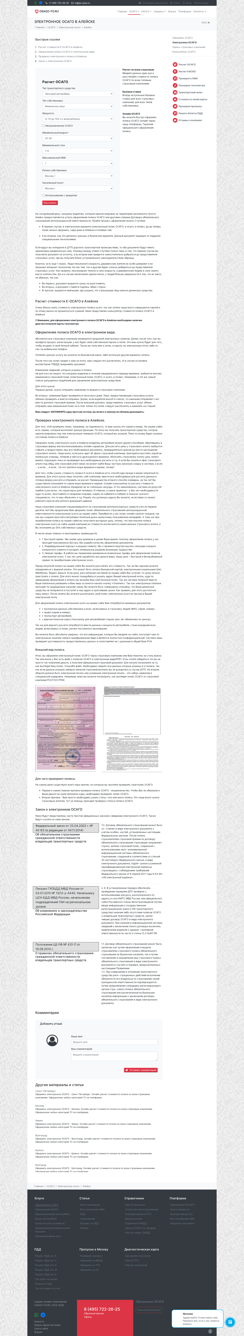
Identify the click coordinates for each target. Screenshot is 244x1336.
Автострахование (90, 1204)
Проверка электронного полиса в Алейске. (62, 56)
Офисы (88, 1316)
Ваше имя (76, 1036)
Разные (84, 1228)
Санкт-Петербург (45, 1091)
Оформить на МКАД (91, 1260)
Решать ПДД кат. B (45, 1255)
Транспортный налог (149, 1309)
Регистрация (201, 2)
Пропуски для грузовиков (50, 1223)
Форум (172, 11)
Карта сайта (41, 1328)
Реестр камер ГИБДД (137, 1232)
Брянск (39, 1150)
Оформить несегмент (182, 1223)
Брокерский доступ (181, 1214)
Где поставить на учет (47, 1288)
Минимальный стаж (53, 145)
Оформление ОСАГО (47, 1204)
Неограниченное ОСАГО (59, 125)
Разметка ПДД (43, 1283)
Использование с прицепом (61, 195)
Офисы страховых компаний (188, 47)
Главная (122, 11)
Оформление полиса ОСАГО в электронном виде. (66, 51)
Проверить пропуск (91, 1255)
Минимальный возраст (55, 132)
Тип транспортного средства (58, 88)
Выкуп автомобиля (46, 1218)
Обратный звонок (94, 1313)
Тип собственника (52, 100)
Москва (39, 1105)
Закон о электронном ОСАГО (55, 61)
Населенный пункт (53, 182)
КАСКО (145, 11)
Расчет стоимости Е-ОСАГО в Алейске (60, 47)
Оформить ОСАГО (182, 37)
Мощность (48, 113)
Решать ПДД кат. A (45, 1274)
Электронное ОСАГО (184, 42)
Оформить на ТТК (90, 1265)
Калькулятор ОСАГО (184, 51)
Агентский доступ (180, 1209)
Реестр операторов (136, 1265)
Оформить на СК (89, 1269)
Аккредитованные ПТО (138, 1214)
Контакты (199, 11)
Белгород (40, 1165)
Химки (39, 1120)
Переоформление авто (48, 1236)
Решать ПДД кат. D (45, 1265)
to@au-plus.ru (82, 2)
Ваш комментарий (81, 1048)
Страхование (87, 1218)
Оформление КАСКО (46, 1209)
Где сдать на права (46, 1279)
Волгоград (41, 1135)
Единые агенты (133, 1218)
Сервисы (159, 11)
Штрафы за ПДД (89, 1223)
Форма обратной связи (47, 1325)
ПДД (82, 1214)
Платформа (184, 11)
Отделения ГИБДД (135, 1223)
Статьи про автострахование (141, 1209)
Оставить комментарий (142, 1070)
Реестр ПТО (132, 1260)
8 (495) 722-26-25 (102, 1309)
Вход (189, 2)
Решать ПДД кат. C (45, 1260)
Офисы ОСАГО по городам (140, 1228)
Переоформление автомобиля (52, 1214)
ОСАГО (133, 11)
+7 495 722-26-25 (59, 2)
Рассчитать (50, 202)
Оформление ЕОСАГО (182, 1204)
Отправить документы (155, 2)
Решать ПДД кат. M (46, 1269)
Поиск (176, 2)
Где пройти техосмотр (138, 1255)
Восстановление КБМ (92, 1209)
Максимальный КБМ (54, 157)
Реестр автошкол (135, 1204)
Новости (39, 1321)
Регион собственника (54, 170)
